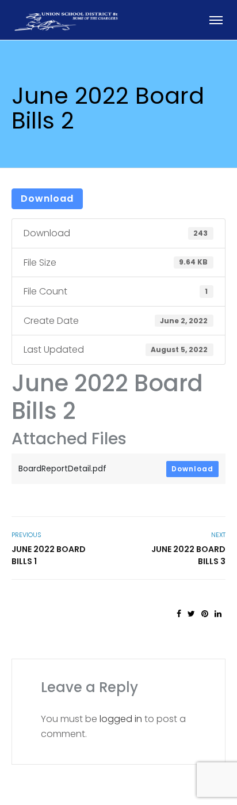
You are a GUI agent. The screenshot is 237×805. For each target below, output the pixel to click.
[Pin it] (204, 613)
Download (47, 198)
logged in (121, 718)
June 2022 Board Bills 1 (49, 555)
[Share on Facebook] (179, 613)
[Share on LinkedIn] (218, 613)
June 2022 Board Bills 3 (188, 555)
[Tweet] (191, 613)
